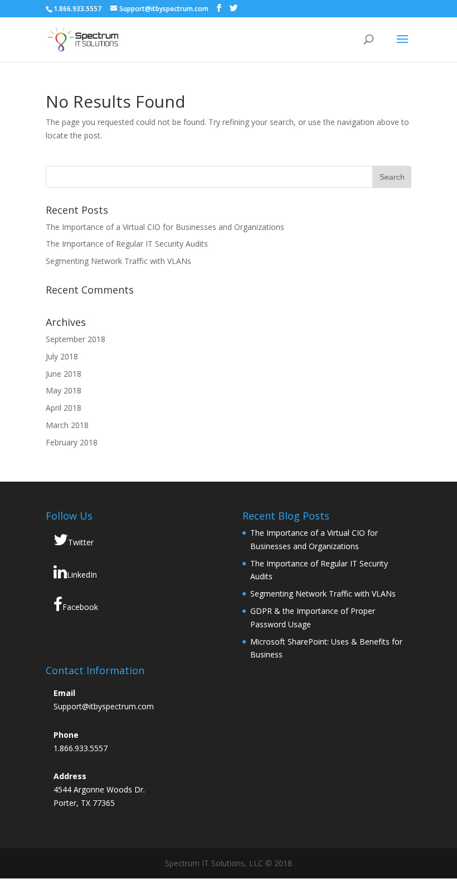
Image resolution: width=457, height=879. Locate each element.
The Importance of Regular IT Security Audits (127, 243)
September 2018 (75, 339)
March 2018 (67, 425)
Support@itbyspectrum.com (104, 706)
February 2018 (72, 442)
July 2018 (62, 356)
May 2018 (63, 390)
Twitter (81, 542)
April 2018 (63, 407)
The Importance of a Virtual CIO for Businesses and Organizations (165, 227)
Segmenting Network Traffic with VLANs (118, 261)
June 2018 (63, 373)
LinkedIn (82, 574)
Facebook (80, 607)
